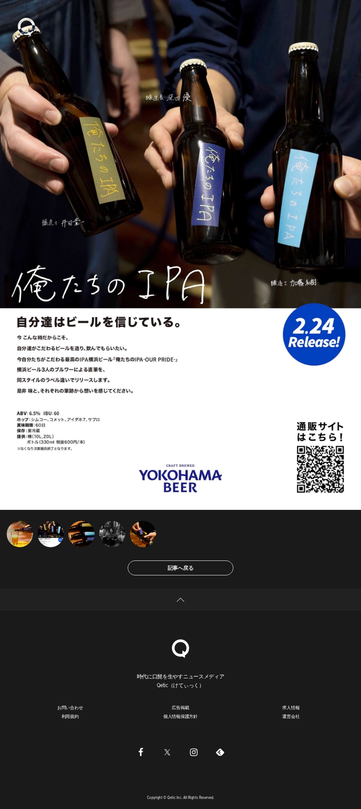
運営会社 (290, 716)
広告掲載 (180, 707)
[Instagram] (193, 751)
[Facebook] (141, 751)
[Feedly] (220, 751)
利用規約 (70, 716)
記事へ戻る (181, 567)
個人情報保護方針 (180, 716)
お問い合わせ (70, 707)
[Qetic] (26, 26)
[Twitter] (167, 751)
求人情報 (290, 707)
